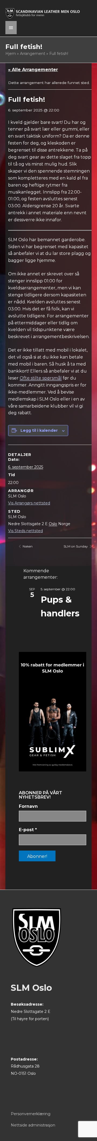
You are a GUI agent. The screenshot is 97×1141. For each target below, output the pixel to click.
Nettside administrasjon (33, 1125)
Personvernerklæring (30, 1113)
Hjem (10, 53)
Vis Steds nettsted (25, 530)
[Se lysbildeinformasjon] (52, 711)
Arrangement (32, 53)
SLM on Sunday (76, 546)
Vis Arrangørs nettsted (29, 503)
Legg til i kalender (39, 430)
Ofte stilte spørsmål (41, 378)
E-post (28, 829)
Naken (27, 546)
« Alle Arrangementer (33, 69)
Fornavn (28, 806)
